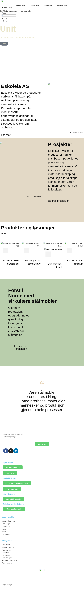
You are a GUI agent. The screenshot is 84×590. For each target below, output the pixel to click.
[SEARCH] (81, 7)
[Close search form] (2, 2)
